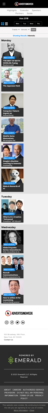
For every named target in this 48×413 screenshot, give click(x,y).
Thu (38, 24)
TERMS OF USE (26, 395)
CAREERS (17, 390)
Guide (30, 13)
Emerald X (21, 374)
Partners (19, 13)
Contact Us (8, 340)
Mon (17, 24)
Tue (24, 24)
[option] (12, 54)
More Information (21, 410)
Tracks (14, 29)
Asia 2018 (23, 18)
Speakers (36, 10)
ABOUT (7, 390)
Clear (33, 30)
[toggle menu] (4, 4)
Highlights (12, 10)
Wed (31, 24)
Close (32, 410)
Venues (24, 29)
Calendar (24, 10)
